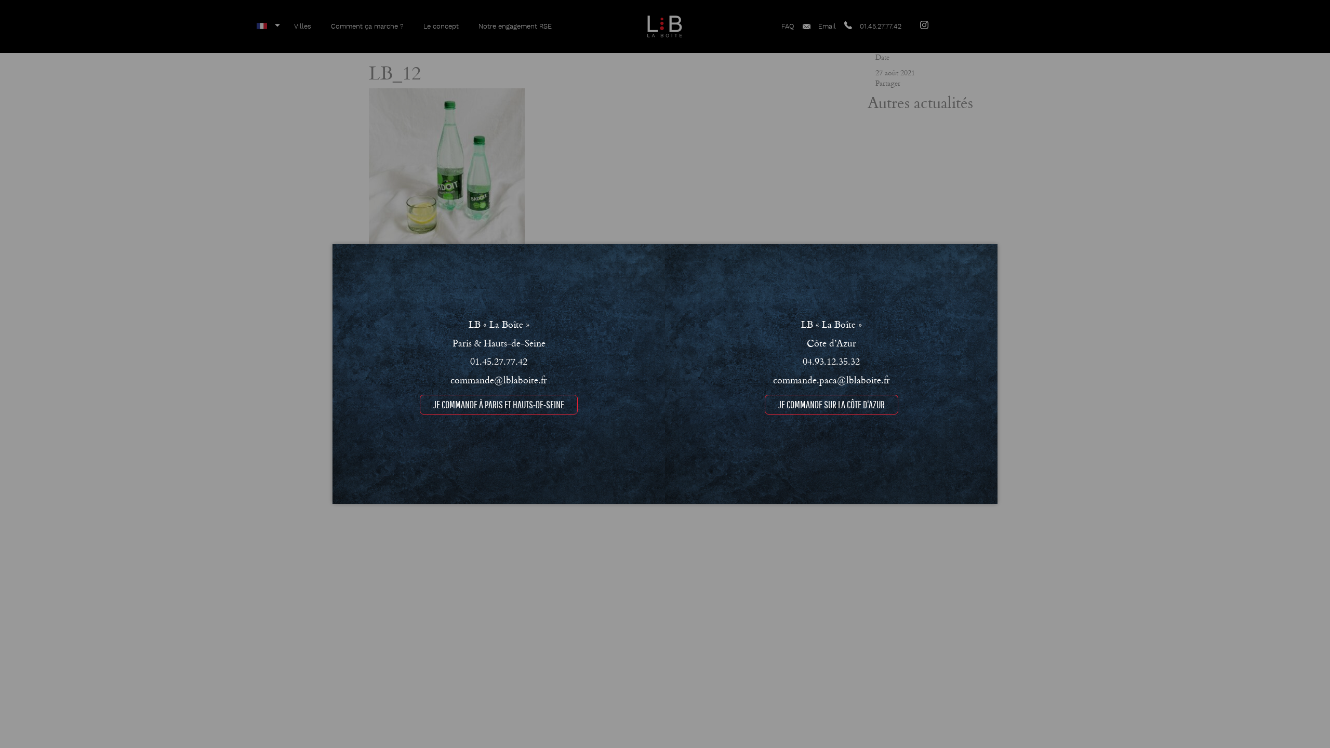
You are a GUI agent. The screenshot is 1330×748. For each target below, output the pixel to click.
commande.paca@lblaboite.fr (831, 379)
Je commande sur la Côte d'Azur (831, 404)
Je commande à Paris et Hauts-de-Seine (498, 404)
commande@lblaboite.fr (498, 379)
